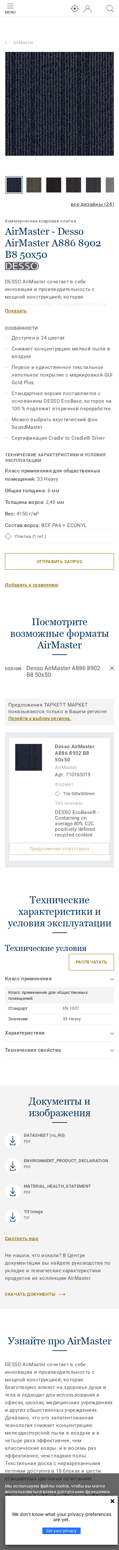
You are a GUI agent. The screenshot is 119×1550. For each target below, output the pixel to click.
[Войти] (88, 9)
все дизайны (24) (92, 204)
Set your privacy (61, 1530)
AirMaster (23, 42)
